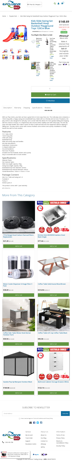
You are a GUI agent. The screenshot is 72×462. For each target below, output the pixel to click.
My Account (29, 435)
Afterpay (43, 444)
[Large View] (5, 51)
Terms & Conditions (38, 418)
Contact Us (44, 441)
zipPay (43, 447)
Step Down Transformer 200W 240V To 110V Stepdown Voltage (18, 455)
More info (64, 38)
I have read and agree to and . (37, 418)
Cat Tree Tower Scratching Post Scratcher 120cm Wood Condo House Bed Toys (53, 46)
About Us (43, 435)
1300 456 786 (8, 442)
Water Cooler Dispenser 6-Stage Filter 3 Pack (17, 285)
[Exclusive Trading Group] (13, 5)
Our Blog (43, 438)
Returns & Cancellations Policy (62, 442)
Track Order (29, 438)
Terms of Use (60, 435)
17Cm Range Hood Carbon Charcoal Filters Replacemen (18, 236)
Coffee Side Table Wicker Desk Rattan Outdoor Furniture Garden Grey (53, 69)
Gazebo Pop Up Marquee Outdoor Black (17, 382)
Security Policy (60, 446)
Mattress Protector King (39, 40)
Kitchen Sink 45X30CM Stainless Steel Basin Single (51, 236)
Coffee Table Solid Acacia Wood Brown (52, 284)
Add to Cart (51, 94)
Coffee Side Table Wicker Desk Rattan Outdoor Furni (17, 334)
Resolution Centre (30, 444)
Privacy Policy (49, 418)
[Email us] (30, 422)
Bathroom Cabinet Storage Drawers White (53, 382)
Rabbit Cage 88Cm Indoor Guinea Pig (38, 66)
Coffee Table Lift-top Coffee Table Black (52, 333)
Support (27, 441)
